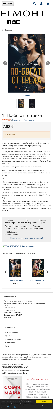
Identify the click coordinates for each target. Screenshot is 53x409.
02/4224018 (18, 364)
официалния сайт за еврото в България (18, 359)
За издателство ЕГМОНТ (13, 315)
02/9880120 (24, 371)
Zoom (27, 96)
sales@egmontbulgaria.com (12, 366)
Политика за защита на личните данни (18, 301)
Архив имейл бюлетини (12, 313)
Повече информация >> (14, 407)
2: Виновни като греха (15, 280)
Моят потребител (11, 332)
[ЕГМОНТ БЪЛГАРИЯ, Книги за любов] (18, 246)
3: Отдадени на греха (38, 280)
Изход (7, 346)
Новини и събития (10, 310)
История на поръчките (13, 339)
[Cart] (48, 3)
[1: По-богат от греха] (26, 63)
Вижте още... (8, 253)
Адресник (8, 336)
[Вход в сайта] (41, 3)
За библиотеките (10, 308)
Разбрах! (44, 401)
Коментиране (29, 120)
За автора (31, 253)
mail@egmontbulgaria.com (12, 373)
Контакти (7, 317)
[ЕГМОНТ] (22, 13)
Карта (26, 366)
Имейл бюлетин (10, 343)
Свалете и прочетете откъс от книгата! (26, 238)
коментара (16, 120)
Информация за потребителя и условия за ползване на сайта (24, 304)
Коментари (20, 253)
